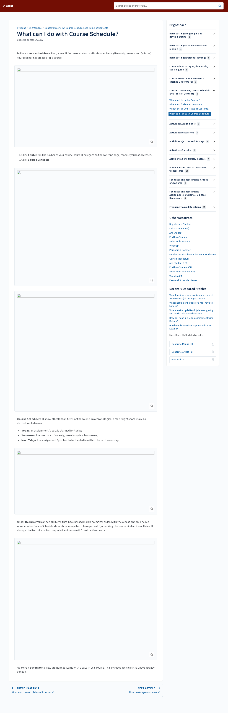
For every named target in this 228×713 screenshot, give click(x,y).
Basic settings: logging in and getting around (185, 35)
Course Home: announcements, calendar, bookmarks (186, 80)
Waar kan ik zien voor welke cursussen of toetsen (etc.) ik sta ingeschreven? (191, 296)
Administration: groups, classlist (189, 159)
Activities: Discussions (183, 133)
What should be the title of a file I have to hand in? (191, 304)
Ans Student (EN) (178, 263)
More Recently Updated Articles (186, 335)
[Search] (219, 6)
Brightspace (35, 28)
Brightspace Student (180, 224)
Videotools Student (179, 241)
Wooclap (174, 246)
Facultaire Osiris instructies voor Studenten (192, 254)
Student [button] (8, 6)
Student (21, 28)
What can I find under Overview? (186, 104)
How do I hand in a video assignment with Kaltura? (191, 319)
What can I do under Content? (184, 100)
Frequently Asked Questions (187, 207)
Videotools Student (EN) (182, 271)
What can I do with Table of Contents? (189, 109)
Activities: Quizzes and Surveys (188, 141)
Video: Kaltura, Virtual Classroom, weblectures (188, 169)
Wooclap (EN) (176, 276)
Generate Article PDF (183, 352)
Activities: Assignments (184, 124)
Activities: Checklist (182, 150)
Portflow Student (178, 237)
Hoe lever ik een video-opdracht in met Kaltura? (190, 327)
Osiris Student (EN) (179, 259)
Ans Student (175, 233)
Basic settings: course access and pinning (188, 47)
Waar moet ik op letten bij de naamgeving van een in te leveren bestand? (191, 312)
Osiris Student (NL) (179, 228)
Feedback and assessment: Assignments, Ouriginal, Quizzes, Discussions (187, 195)
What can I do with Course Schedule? (68, 34)
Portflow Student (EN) (180, 267)
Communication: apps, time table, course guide (188, 68)
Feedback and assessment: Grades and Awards (188, 181)
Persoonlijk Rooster (180, 250)
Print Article (178, 359)
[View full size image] (85, 106)
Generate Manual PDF (183, 344)
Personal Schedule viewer (183, 280)
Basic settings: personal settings (189, 58)
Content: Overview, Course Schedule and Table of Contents (76, 28)
